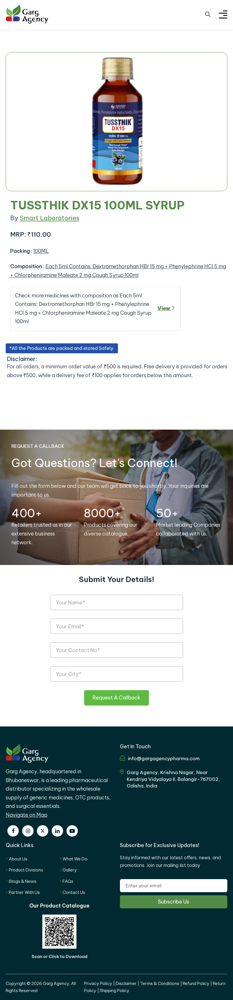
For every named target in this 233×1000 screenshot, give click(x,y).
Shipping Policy (114, 990)
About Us (18, 859)
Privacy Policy (98, 983)
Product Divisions (26, 870)
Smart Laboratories (49, 218)
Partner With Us (24, 892)
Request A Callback (116, 697)
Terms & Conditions (159, 983)
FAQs (68, 881)
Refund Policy (196, 983)
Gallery (70, 870)
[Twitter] (42, 831)
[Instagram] (28, 831)
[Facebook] (13, 831)
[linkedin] (57, 831)
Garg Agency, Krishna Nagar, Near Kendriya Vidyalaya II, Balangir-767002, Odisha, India (173, 779)
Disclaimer (126, 983)
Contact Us (74, 892)
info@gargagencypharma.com (164, 758)
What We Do (75, 859)
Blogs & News (22, 881)
